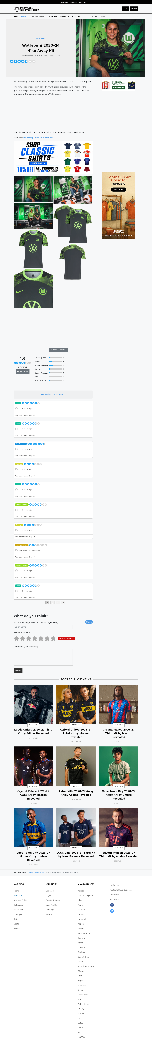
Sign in (134, 8)
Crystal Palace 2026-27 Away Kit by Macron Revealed (33, 794)
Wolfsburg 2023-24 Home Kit (38, 137)
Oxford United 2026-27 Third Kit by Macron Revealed (76, 733)
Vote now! (23, 371)
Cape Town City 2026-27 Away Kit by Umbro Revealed (119, 794)
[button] (53, 914)
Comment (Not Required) (26, 646)
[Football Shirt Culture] (27, 9)
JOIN (125, 8)
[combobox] (137, 16)
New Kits (33, 725)
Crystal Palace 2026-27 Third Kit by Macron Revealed (119, 733)
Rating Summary (23, 632)
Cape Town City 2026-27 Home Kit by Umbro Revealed (33, 856)
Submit (18, 670)
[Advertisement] (53, 113)
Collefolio (82, 2)
